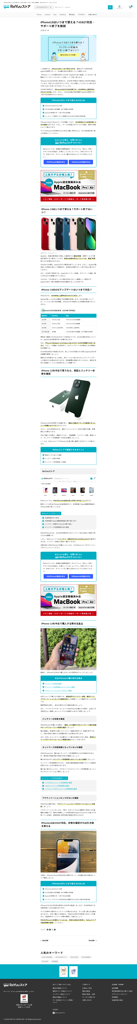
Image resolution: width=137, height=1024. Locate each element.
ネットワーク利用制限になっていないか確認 (60, 687)
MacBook (63, 14)
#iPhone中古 (74, 957)
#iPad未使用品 (86, 957)
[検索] (110, 7)
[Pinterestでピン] (50, 929)
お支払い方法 (87, 988)
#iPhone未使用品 (47, 957)
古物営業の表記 (117, 1000)
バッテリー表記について (61, 994)
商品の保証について (60, 988)
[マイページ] (119, 6)
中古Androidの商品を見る (80, 162)
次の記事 (92, 940)
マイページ (119, 8)
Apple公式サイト (52, 253)
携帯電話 (72, 14)
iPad (54, 14)
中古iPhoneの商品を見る (56, 162)
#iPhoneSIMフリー (61, 957)
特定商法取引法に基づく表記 (122, 991)
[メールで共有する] (55, 929)
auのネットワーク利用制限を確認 (57, 786)
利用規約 (115, 997)
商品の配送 (86, 991)
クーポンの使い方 (88, 997)
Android (47, 14)
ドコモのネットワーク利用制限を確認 (58, 782)
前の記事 (45, 940)
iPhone (39, 14)
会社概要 (115, 988)
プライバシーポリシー (120, 994)
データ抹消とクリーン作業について (63, 1001)
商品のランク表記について (62, 991)
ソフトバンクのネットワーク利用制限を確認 (61, 789)
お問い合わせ (92, 14)
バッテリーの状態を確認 (53, 684)
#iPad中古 (45, 961)
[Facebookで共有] (47, 929)
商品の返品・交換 (88, 994)
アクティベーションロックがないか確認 (58, 690)
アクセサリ (81, 14)
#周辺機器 (55, 961)
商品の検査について (60, 997)
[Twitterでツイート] (52, 929)
